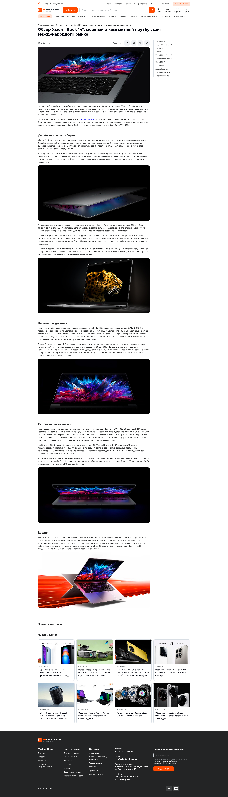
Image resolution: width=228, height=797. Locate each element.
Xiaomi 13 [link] (159, 52)
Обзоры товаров (141, 4)
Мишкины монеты (71, 757)
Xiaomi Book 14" (88, 119)
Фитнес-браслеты (98, 16)
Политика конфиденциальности (46, 765)
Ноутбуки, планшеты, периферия (98, 758)
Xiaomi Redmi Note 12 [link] (164, 76)
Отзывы (67, 768)
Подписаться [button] (163, 769)
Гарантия (67, 764)
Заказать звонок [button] (181, 4)
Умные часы (83, 16)
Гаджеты (92, 767)
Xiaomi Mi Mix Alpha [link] (163, 41)
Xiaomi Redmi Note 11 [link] (163, 72)
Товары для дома (96, 763)
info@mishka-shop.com (126, 759)
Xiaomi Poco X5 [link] (161, 69)
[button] (70, 10)
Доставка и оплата (114, 4)
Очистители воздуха (148, 16)
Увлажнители (165, 16)
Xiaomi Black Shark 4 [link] (163, 45)
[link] (96, 25)
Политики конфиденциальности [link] (164, 762)
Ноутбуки (71, 16)
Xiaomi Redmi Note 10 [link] (164, 59)
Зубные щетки (179, 16)
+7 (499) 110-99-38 (58, 4)
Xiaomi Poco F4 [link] (161, 65)
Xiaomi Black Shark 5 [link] (163, 55)
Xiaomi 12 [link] (159, 48)
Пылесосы (112, 16)
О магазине (42, 753)
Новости (128, 4)
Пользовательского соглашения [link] (164, 763)
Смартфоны (59, 16)
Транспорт (93, 771)
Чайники (122, 16)
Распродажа (45, 16)
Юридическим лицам (72, 772)
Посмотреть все (96, 774)
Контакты (166, 4)
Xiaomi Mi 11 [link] (160, 62)
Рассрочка (155, 4)
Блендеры (133, 16)
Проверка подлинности (73, 776)
